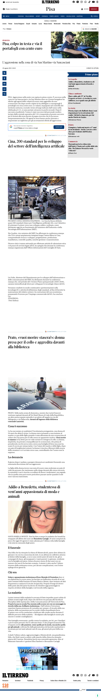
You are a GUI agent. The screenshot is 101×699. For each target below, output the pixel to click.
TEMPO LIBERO (54, 16)
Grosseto (34, 23)
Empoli (28, 23)
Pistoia (78, 23)
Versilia (97, 23)
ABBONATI (94, 9)
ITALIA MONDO (29, 16)
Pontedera (85, 23)
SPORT (38, 16)
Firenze (10, 23)
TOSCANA (21, 16)
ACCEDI (86, 9)
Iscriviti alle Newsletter (12, 2)
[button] (37, 658)
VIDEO (62, 16)
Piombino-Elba (66, 23)
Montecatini (57, 23)
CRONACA (45, 16)
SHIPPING (80, 16)
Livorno (4, 23)
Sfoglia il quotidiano (12, 9)
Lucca (40, 23)
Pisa (73, 23)
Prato (91, 23)
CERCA (96, 16)
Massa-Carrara (48, 23)
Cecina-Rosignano (19, 23)
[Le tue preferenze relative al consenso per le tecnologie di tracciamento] (97, 695)
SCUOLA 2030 (70, 16)
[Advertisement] (23, 83)
